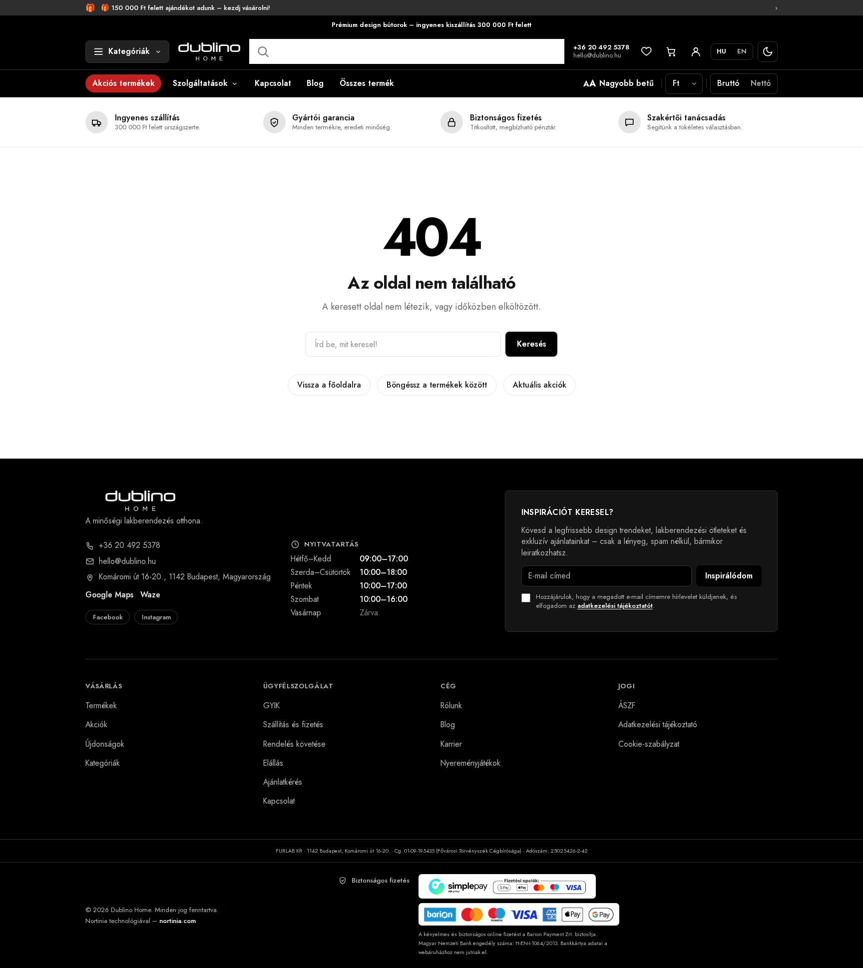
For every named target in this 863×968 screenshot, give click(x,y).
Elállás (273, 763)
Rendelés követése (294, 744)
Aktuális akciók (539, 385)
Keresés (531, 344)
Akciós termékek (123, 83)
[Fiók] (696, 51)
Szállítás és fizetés (293, 724)
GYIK (271, 705)
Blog (315, 83)
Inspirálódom (729, 575)
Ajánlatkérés (282, 782)
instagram (156, 617)
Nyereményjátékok (470, 763)
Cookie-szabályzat (648, 744)
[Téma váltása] (768, 51)
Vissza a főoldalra (329, 385)
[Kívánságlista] (646, 51)
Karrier (451, 744)
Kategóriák (102, 763)
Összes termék (367, 83)
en (742, 51)
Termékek (101, 705)
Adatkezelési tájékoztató (657, 724)
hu (721, 51)
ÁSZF (626, 705)
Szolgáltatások (200, 83)
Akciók (96, 724)
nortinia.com (177, 921)
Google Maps (109, 594)
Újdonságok (104, 744)
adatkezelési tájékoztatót (615, 605)
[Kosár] (671, 51)
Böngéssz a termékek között (437, 385)
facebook (108, 617)
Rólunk (451, 705)
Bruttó (728, 83)
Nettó (761, 83)
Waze (150, 594)
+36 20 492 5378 (601, 47)
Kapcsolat (273, 83)
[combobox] (406, 51)
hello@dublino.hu (597, 55)
